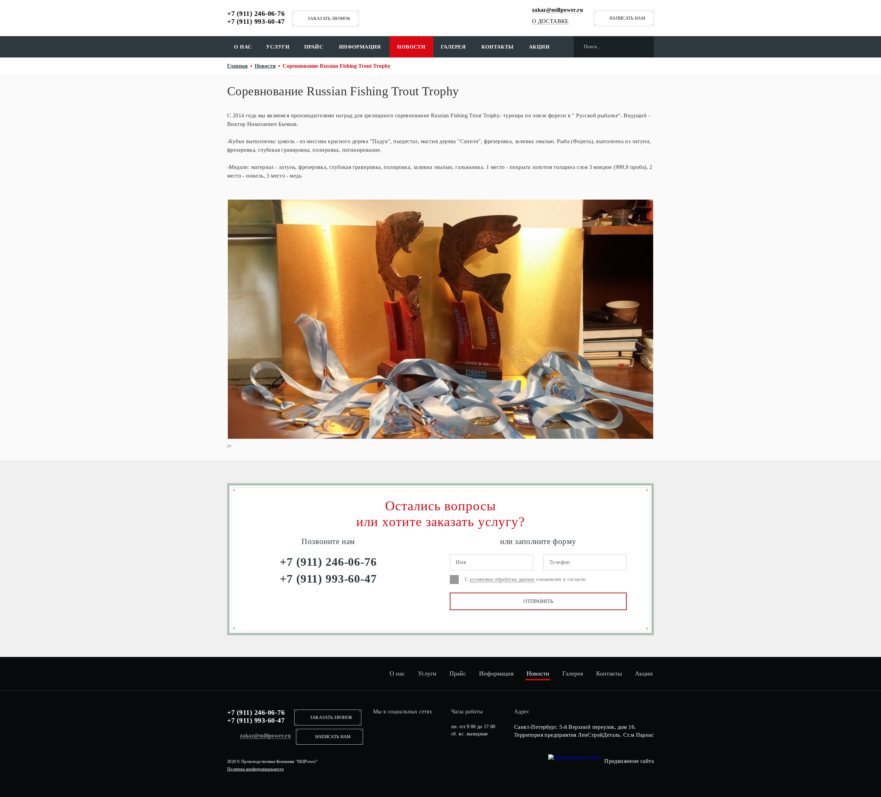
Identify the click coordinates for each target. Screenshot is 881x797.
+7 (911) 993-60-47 (256, 21)
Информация (360, 47)
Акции (539, 47)
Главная (237, 66)
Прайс (313, 47)
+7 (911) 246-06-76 (256, 13)
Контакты (497, 47)
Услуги (277, 47)
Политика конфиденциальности (255, 769)
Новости (411, 47)
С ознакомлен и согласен (525, 579)
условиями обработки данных (502, 579)
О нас (243, 47)
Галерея (453, 47)
